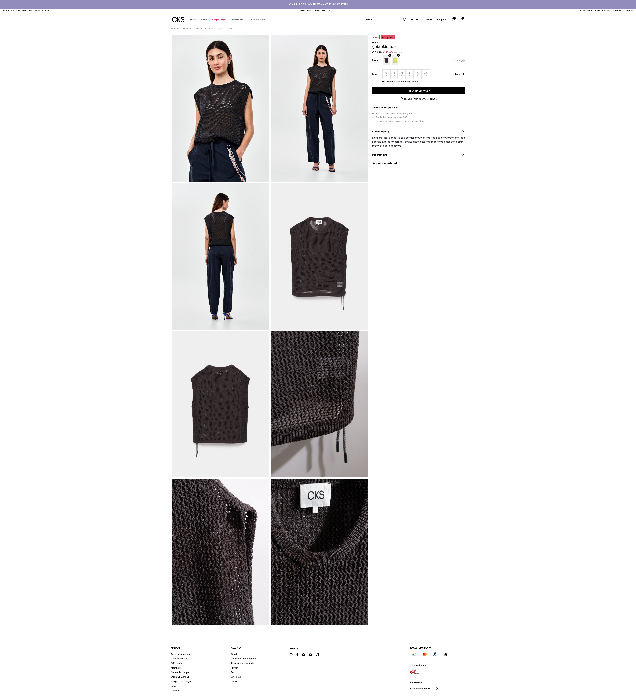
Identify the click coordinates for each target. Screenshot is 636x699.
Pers (233, 672)
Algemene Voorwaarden (243, 663)
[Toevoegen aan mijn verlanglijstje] (460, 37)
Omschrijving (380, 131)
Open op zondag (180, 676)
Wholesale (236, 676)
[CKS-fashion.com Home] (178, 19)
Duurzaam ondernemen (243, 658)
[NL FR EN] (415, 19)
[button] (193, 20)
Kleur (375, 60)
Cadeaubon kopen (180, 672)
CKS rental (176, 663)
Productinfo (379, 154)
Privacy (234, 667)
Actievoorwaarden (180, 654)
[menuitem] (193, 19)
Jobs (173, 686)
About (234, 654)
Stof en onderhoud (384, 163)
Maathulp (176, 667)
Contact (175, 690)
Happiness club (179, 658)
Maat (375, 74)
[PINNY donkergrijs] (386, 60)
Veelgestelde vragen (181, 681)
